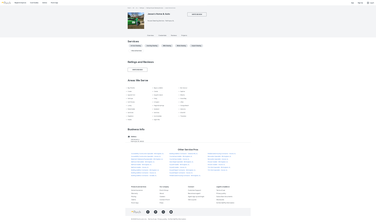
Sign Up (360, 3)
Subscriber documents (224, 196)
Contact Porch (165, 200)
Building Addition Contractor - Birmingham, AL (145, 170)
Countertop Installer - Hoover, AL (179, 159)
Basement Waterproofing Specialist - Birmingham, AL (147, 159)
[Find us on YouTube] (171, 212)
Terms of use (220, 190)
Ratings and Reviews (141, 62)
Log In (370, 3)
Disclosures (220, 200)
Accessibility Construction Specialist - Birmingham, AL (147, 153)
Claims (133, 200)
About (162, 193)
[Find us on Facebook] (148, 212)
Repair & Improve (20, 3)
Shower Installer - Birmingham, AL (218, 162)
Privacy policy (221, 193)
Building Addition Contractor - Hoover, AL (143, 173)
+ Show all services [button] (136, 51)
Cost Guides (34, 3)
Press (161, 203)
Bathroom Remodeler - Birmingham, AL (143, 162)
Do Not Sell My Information (225, 203)
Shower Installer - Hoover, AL (216, 164)
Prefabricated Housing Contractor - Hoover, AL (222, 153)
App (352, 3)
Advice (44, 3)
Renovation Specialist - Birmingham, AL (219, 156)
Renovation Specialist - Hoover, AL (218, 159)
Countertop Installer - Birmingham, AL (180, 156)
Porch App (54, 3)
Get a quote (192, 200)
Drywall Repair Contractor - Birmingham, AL (182, 170)
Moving (133, 196)
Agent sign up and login (196, 196)
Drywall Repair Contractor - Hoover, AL (181, 173)
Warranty (134, 193)
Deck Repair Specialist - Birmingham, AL (181, 162)
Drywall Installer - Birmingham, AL (179, 164)
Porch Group (164, 190)
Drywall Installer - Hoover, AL (178, 167)
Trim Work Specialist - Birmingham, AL (219, 167)
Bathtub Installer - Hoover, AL (140, 167)
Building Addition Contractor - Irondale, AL (144, 175)
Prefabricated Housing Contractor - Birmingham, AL (185, 175)
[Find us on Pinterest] (155, 212)
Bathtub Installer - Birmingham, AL (141, 164)
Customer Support (194, 190)
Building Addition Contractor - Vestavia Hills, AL (183, 153)
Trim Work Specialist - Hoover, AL (217, 170)
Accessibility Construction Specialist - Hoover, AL (146, 156)
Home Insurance (137, 190)
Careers (162, 196)
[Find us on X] (163, 212)
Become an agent (194, 193)
